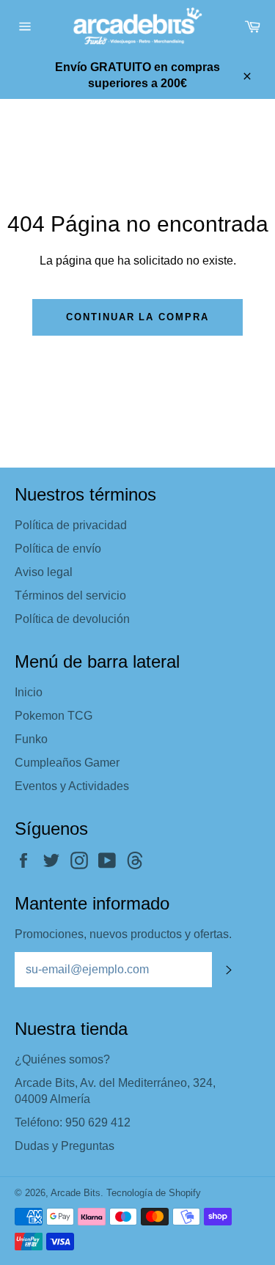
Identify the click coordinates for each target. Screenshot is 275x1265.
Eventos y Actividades (72, 786)
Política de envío (58, 548)
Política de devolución (72, 619)
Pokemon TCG (53, 715)
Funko (31, 739)
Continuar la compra (137, 316)
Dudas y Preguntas (64, 1146)
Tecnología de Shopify (153, 1192)
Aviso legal (44, 572)
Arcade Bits (75, 1192)
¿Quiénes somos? (62, 1059)
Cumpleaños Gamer (67, 762)
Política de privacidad (71, 525)
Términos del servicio (70, 595)
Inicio (29, 692)
